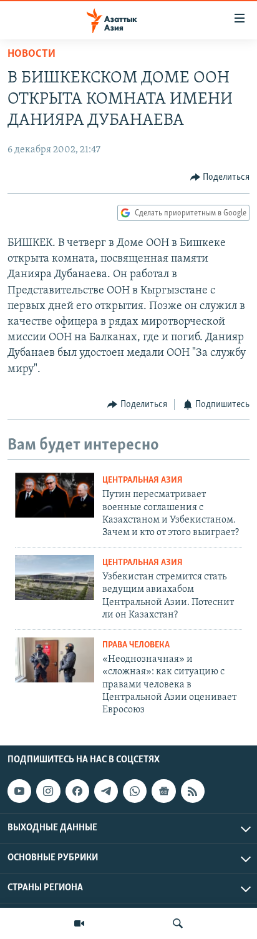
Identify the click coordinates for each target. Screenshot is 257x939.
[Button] (220, 177)
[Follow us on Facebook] (77, 791)
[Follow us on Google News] (163, 791)
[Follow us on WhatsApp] (135, 791)
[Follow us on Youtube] (19, 791)
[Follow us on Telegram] (106, 791)
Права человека (136, 645)
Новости (31, 54)
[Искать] (177, 923)
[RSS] (193, 791)
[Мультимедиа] (79, 923)
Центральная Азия (142, 480)
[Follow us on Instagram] (48, 791)
